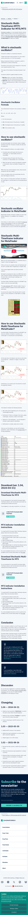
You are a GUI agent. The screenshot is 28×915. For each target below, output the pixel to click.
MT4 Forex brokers (14, 648)
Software (4, 856)
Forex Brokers (6, 827)
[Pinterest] (8, 882)
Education (5, 862)
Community (5, 850)
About (4, 868)
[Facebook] (20, 882)
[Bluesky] (26, 882)
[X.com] (14, 882)
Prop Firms (5, 839)
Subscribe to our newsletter (14, 805)
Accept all (14, 912)
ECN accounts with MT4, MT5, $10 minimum (12, 9)
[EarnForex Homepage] (7, 3)
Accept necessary (14, 905)
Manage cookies (14, 908)
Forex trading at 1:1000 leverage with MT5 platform (14, 815)
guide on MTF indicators (10, 673)
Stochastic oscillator (5, 32)
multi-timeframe (6, 286)
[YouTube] (2, 882)
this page (23, 552)
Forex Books (5, 845)
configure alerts (21, 429)
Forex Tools (5, 833)
